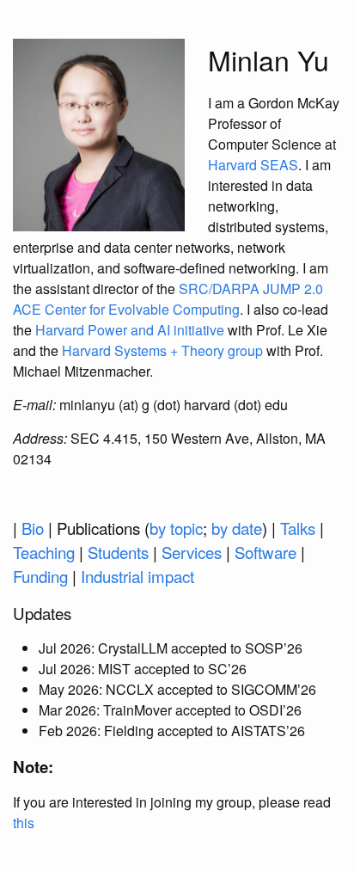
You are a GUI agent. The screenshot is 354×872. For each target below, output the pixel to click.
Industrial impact (137, 576)
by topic (176, 528)
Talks (297, 528)
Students (118, 552)
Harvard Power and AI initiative (129, 330)
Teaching (44, 552)
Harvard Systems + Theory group (162, 350)
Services (192, 552)
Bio (32, 528)
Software (265, 552)
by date (236, 528)
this (23, 822)
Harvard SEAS (253, 165)
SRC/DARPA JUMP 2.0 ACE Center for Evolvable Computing (168, 299)
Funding (40, 576)
